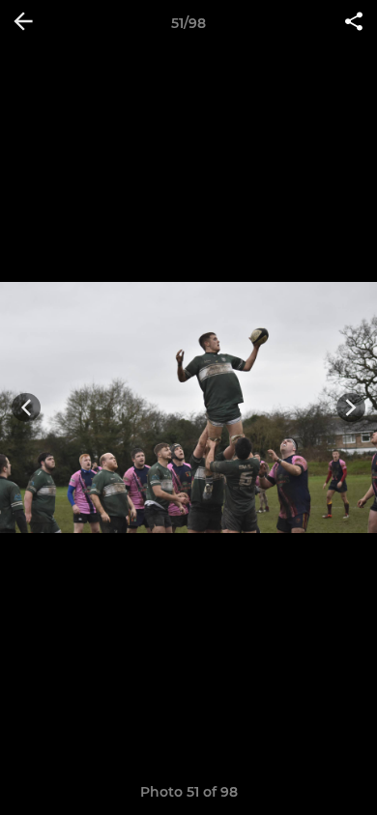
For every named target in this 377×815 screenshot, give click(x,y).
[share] (353, 23)
